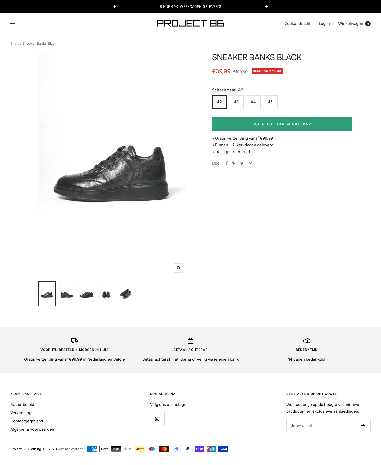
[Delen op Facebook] (227, 163)
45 (270, 101)
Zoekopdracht (298, 23)
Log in (324, 23)
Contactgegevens (26, 421)
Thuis (14, 43)
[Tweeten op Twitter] (242, 163)
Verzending (20, 412)
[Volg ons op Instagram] (157, 419)
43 (236, 101)
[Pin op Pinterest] (233, 163)
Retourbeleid (22, 404)
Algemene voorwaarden (32, 429)
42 (219, 101)
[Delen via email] (250, 163)
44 (253, 101)
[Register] (363, 425)
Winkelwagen (353, 23)
